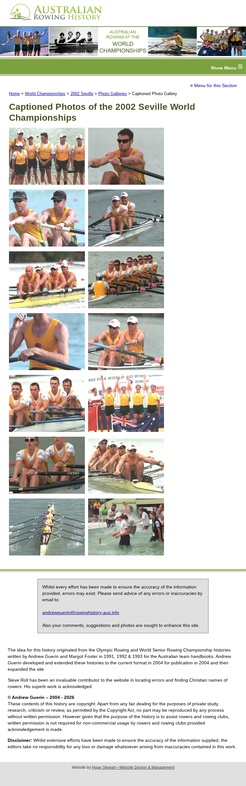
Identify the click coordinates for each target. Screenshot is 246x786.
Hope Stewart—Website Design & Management (133, 767)
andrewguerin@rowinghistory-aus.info (80, 612)
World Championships (45, 93)
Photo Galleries (112, 93)
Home (14, 93)
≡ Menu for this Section (213, 85)
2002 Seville (81, 93)
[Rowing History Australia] (53, 22)
